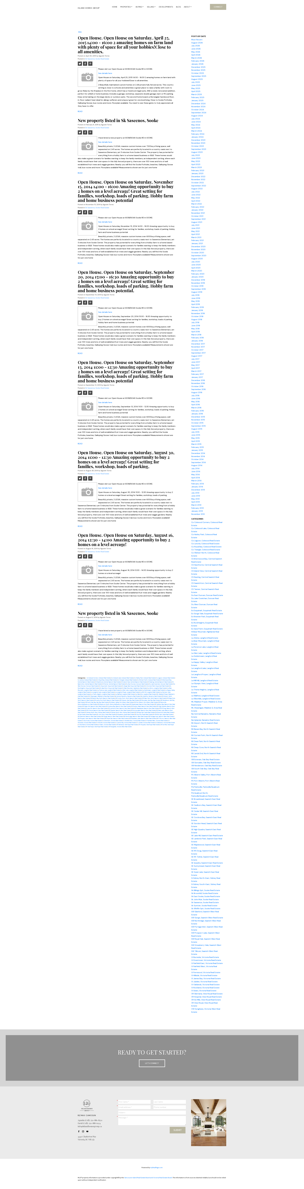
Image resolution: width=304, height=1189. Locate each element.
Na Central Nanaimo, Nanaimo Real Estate (127, 696)
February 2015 (197, 447)
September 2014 (198, 462)
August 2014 (196, 465)
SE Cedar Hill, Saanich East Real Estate (94, 706)
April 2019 (195, 304)
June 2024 (196, 121)
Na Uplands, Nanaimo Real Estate (151, 696)
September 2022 (198, 185)
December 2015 (198, 417)
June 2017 (195, 362)
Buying (139, 7)
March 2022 (196, 204)
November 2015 (198, 420)
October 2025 (197, 73)
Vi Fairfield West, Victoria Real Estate (157, 720)
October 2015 (197, 423)
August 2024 (197, 115)
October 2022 (197, 182)
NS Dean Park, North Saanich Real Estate (154, 698)
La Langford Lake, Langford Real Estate (102, 692)
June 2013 (195, 496)
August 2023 (197, 152)
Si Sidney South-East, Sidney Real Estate (122, 712)
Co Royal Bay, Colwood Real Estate (107, 680)
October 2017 (197, 350)
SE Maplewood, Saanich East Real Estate (147, 708)
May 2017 (195, 365)
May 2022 (195, 198)
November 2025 (198, 70)
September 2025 (198, 76)
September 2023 (198, 149)
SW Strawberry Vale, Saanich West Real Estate (142, 718)
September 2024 (198, 112)
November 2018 (198, 313)
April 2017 (195, 368)
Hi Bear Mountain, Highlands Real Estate (135, 688)
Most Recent (196, 39)
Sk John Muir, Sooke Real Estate (106, 714)
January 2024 (197, 137)
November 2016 (198, 383)
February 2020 (197, 274)
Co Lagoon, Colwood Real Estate (165, 678)
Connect (218, 7)
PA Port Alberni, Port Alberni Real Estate (146, 702)
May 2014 (195, 474)
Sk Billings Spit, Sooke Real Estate (145, 712)
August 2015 (196, 429)
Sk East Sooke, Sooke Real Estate (87, 714)
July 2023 (195, 155)
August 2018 (196, 319)
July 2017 (195, 359)
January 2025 (197, 100)
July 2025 (195, 82)
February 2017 (197, 374)
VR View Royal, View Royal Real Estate (96, 726)
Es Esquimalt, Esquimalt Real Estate (110, 686)
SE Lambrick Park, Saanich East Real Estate (121, 708)
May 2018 (195, 328)
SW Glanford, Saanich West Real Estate (89, 716)
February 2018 (197, 337)
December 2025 (198, 67)
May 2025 (195, 88)
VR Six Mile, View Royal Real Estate (206, 1000)
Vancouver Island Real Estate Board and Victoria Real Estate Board (148, 1178)
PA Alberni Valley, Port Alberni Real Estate (121, 702)
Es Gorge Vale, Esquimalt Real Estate (133, 686)
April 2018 (195, 331)
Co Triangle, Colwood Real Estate (127, 680)
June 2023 (195, 158)
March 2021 (196, 237)
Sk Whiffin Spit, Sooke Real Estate (163, 714)
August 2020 (197, 258)
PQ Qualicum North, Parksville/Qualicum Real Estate (113, 704)
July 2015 (195, 432)
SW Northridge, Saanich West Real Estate (136, 716)
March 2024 (196, 131)
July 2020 (195, 261)
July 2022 (195, 191)
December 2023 (198, 140)
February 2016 (197, 410)
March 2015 (196, 444)
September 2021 (198, 219)
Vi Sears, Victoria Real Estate (107, 724)
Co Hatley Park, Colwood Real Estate (144, 678)
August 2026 (197, 42)
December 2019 (198, 280)
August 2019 (196, 292)
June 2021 (195, 228)
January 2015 (197, 450)
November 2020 (198, 249)
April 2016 (195, 404)
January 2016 (197, 413)
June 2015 (195, 435)
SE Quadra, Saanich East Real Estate (120, 710)
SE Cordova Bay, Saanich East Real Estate (118, 706)
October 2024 (197, 109)
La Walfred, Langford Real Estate (125, 694)
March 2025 (196, 94)
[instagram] (83, 1131)
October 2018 (197, 316)
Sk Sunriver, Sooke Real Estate (144, 714)
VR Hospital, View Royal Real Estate (149, 724)
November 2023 (198, 143)
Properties (125, 7)
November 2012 (198, 514)
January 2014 (197, 486)
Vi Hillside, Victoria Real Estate (105, 722)
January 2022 (197, 210)
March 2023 (196, 167)
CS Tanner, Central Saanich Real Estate (113, 684)
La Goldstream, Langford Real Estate (153, 690)
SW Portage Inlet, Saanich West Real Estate (161, 716)
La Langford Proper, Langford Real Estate (127, 692)
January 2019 (197, 310)
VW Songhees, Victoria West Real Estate (120, 726)
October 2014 (197, 459)
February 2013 (197, 508)
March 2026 (196, 58)
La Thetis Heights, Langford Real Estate (103, 694)
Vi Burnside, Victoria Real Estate (92, 720)
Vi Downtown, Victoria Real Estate (113, 720)
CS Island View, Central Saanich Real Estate (134, 682)
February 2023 (197, 170)
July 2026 (195, 45)
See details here (105, 73)
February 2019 (197, 307)
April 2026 (195, 55)
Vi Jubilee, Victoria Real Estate (146, 722)
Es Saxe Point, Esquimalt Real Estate (111, 688)
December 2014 (198, 453)
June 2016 (195, 398)
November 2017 (198, 347)
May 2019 (195, 301)
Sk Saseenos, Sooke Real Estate (97, 59)
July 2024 (195, 119)
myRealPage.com (156, 1168)
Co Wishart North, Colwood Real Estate (148, 680)
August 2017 (196, 356)
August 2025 (197, 79)
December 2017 (198, 344)
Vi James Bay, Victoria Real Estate (126, 722)
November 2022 (198, 179)
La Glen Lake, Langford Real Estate (131, 690)
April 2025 (195, 91)
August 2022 (197, 188)
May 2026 (195, 52)
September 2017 (198, 353)
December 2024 (198, 103)
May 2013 (195, 499)
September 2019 (198, 289)
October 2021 (197, 216)
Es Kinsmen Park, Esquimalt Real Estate (157, 686)
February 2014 (197, 483)
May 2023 (195, 161)
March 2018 (196, 334)
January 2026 (197, 64)
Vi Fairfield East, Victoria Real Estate (134, 720)
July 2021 (195, 225)
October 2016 (197, 386)
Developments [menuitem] (166, 7)
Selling (150, 7)
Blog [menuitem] (178, 7)
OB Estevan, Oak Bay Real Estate (129, 700)
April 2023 (195, 164)
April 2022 (195, 201)
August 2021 (196, 222)
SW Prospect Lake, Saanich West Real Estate (91, 718)
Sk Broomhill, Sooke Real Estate (165, 712)
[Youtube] (88, 1131)
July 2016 (195, 395)
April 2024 (195, 128)
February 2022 (197, 207)
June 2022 (195, 194)
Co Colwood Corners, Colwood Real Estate (99, 678)
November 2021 (198, 213)
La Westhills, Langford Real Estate (146, 694)
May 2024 (195, 125)
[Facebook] (79, 1131)
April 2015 (195, 441)
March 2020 (196, 271)
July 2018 (195, 322)
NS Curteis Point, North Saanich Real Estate (129, 698)
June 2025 (196, 85)
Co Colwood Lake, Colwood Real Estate (122, 678)
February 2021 (197, 240)
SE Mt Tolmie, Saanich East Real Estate (96, 710)
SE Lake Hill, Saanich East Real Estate (96, 708)
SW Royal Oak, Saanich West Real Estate (116, 718)
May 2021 (195, 231)
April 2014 (195, 477)
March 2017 (196, 371)
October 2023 (197, 146)
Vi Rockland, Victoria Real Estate (88, 724)
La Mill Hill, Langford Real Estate (150, 692)
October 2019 (197, 286)
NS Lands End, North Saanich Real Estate (106, 700)
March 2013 (196, 505)
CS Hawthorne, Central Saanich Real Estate (108, 682)
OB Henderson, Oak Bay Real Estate (206, 765)
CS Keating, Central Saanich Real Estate (159, 682)
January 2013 (197, 511)
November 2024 (198, 106)
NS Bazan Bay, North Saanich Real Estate (102, 698)
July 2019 (195, 295)
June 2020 (196, 264)
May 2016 (195, 401)
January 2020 (197, 277)
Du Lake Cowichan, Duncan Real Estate (161, 684)
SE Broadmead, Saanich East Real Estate (142, 704)
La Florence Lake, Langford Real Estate (108, 690)
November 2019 (198, 283)
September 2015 (198, 426)
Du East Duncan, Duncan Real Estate (137, 684)
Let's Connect (152, 1063)
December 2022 (198, 176)
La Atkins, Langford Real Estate (157, 688)
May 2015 (195, 438)
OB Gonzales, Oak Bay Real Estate (150, 700)
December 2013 (198, 490)
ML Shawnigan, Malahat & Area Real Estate (101, 696)
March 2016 (196, 407)
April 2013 (195, 502)
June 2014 (195, 471)
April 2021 (195, 234)
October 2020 (197, 252)
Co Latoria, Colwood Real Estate (87, 680)
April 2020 (195, 268)
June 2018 (195, 325)
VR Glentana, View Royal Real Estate (127, 724)
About (187, 7)
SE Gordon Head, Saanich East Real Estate (143, 706)
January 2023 (197, 173)
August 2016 (196, 392)
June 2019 (195, 298)
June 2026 (196, 49)
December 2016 (198, 380)
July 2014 (195, 468)
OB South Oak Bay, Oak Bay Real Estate (97, 702)
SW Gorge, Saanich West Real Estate (112, 716)
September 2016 (198, 389)
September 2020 (198, 255)
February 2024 (197, 134)
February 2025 (197, 97)
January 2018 (197, 340)
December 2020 (198, 246)
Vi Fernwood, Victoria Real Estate (205, 972)
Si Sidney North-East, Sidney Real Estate (97, 712)
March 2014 (196, 480)
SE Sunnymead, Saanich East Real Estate (143, 710)
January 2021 (197, 243)
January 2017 (197, 377)
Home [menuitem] (114, 7)
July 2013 (195, 493)
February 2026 (197, 61)
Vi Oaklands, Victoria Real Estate (165, 722)
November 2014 (198, 456)
